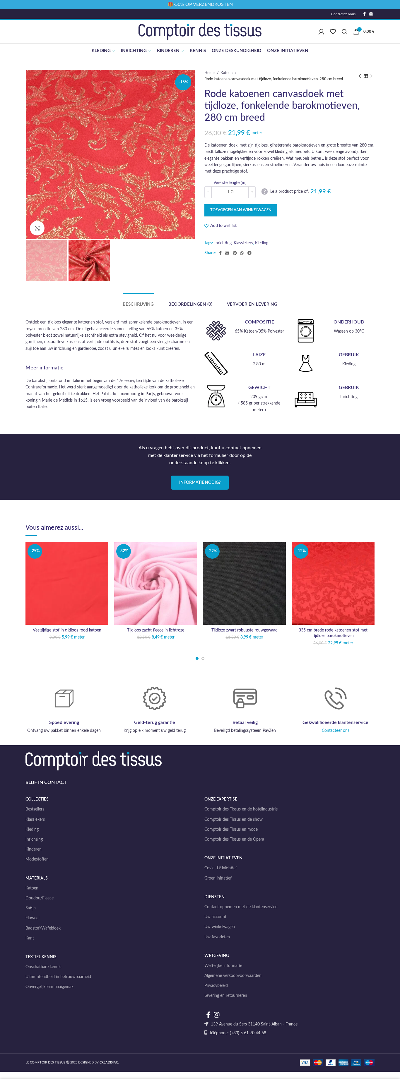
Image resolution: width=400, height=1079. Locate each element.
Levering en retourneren (225, 996)
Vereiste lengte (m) (230, 183)
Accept (380, 1069)
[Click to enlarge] (37, 228)
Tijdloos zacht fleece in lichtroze (155, 630)
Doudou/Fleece (39, 898)
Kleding (261, 243)
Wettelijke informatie (223, 966)
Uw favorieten (217, 937)
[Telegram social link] (249, 253)
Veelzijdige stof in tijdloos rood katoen (67, 630)
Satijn (30, 908)
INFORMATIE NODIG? (199, 483)
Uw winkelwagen (219, 927)
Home (210, 73)
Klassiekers (243, 243)
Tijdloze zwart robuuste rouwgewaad (244, 630)
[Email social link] (227, 253)
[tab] (138, 301)
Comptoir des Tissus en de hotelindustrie (241, 809)
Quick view (104, 577)
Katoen (226, 73)
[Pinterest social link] (235, 253)
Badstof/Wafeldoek (43, 928)
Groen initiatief (218, 878)
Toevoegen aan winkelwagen (240, 210)
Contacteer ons (335, 731)
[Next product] (372, 76)
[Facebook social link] (364, 14)
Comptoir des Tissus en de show (233, 820)
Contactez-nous (343, 14)
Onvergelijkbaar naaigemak (49, 987)
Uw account (215, 917)
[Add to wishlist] (104, 551)
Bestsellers (34, 809)
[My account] (321, 31)
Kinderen (33, 849)
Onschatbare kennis (43, 967)
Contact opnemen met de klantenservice (240, 907)
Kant (29, 938)
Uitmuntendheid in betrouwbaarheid (58, 977)
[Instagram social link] (371, 14)
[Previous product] (360, 76)
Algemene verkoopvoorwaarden (232, 976)
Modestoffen (37, 859)
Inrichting (223, 243)
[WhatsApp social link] (242, 253)
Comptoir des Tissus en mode (231, 829)
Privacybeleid (216, 986)
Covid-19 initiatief (220, 868)
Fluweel (32, 918)
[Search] (344, 31)
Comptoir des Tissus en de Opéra (234, 839)
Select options (104, 564)
